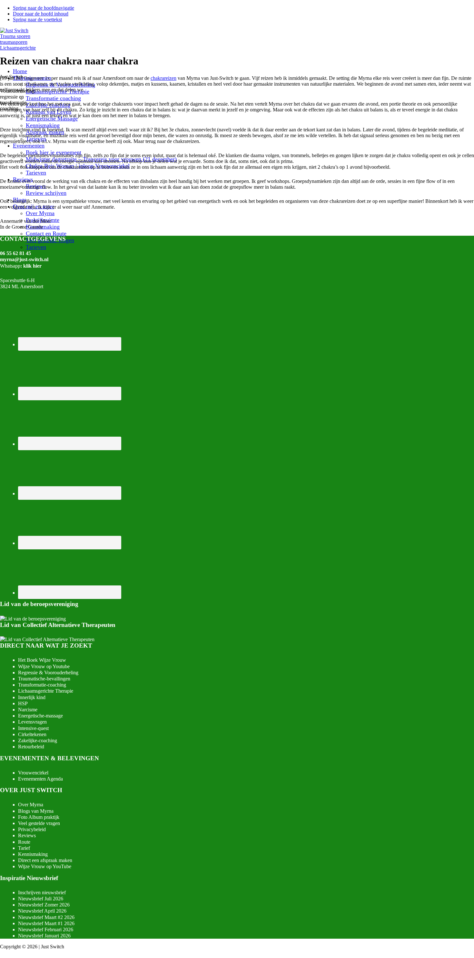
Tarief (24, 848)
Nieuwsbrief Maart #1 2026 (46, 923)
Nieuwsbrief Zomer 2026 (44, 904)
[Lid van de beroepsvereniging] (33, 618)
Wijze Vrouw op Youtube (44, 666)
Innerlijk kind (31, 697)
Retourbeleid (31, 746)
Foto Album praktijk (38, 817)
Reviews (27, 835)
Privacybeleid (32, 829)
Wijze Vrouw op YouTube (44, 866)
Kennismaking (33, 854)
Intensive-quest (33, 728)
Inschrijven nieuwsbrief (42, 892)
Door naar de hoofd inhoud (40, 13)
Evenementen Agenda (40, 779)
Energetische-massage (40, 715)
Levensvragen (32, 722)
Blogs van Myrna (36, 811)
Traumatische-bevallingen (44, 678)
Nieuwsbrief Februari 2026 (45, 929)
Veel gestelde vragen (39, 823)
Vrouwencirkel (33, 772)
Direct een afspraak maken (45, 860)
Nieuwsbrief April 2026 (42, 911)
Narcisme (27, 709)
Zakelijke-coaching (37, 740)
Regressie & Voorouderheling (48, 672)
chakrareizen (163, 78)
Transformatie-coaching (42, 685)
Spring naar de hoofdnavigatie (43, 8)
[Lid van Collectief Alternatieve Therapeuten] (47, 639)
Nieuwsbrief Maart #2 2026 (46, 917)
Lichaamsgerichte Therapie (45, 691)
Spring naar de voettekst (37, 19)
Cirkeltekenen (32, 734)
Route (24, 842)
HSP (23, 703)
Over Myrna (30, 804)
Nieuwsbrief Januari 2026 (44, 935)
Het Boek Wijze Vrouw (42, 660)
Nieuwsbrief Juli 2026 (40, 898)
